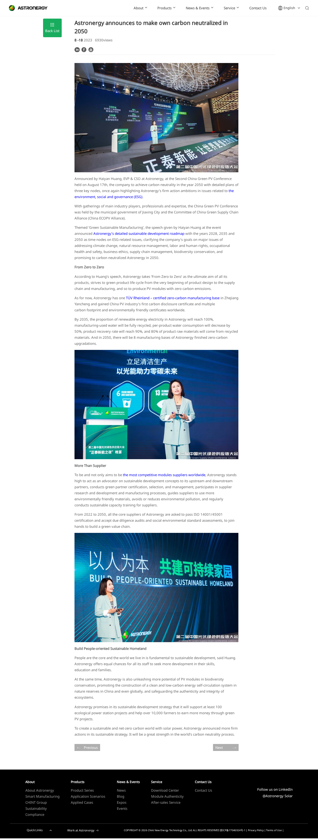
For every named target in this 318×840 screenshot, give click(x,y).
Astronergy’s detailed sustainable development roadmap (138, 233)
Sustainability (36, 808)
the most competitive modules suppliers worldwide (164, 474)
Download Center (165, 790)
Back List (52, 30)
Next (219, 747)
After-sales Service (165, 802)
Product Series (82, 790)
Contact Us (258, 8)
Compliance (34, 814)
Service (229, 8)
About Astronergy (39, 790)
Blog (120, 796)
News (121, 790)
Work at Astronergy (81, 830)
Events (122, 808)
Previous (91, 747)
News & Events (198, 8)
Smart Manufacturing (42, 796)
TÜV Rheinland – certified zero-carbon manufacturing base (173, 297)
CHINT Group (36, 802)
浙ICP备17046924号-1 (232, 830)
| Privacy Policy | (256, 830)
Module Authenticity (167, 796)
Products (164, 8)
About (138, 8)
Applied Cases (82, 802)
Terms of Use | (275, 830)
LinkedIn (286, 789)
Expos (121, 802)
